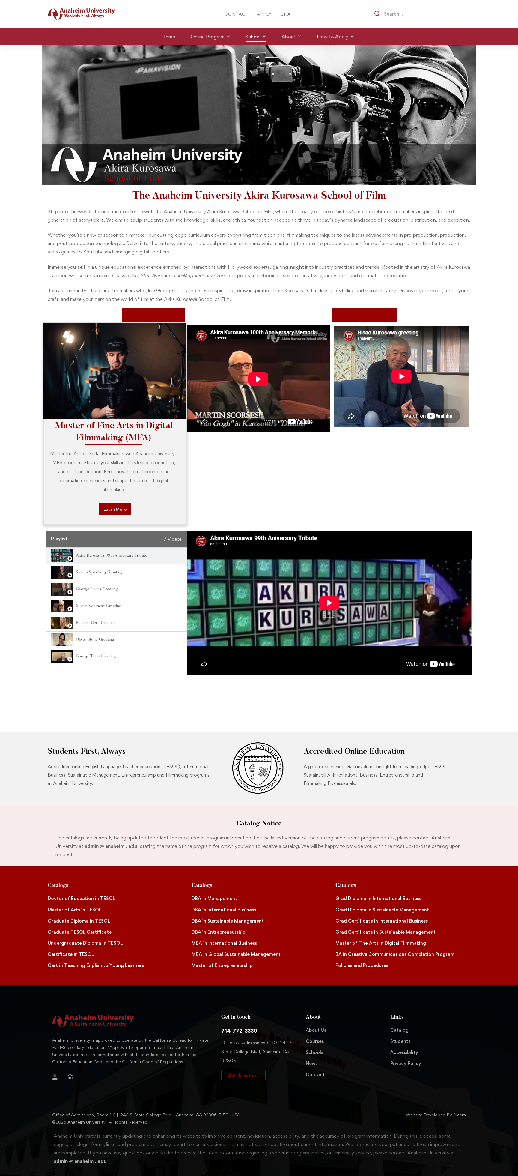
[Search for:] (422, 14)
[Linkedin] (81, 1087)
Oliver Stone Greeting (95, 640)
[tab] (116, 556)
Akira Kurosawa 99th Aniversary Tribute (111, 556)
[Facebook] (92, 1078)
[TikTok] (62, 1087)
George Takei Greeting (96, 656)
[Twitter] (102, 1078)
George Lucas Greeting (97, 589)
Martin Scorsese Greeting (98, 606)
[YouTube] (71, 1087)
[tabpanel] (329, 603)
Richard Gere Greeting (96, 623)
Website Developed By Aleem (436, 1114)
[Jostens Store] (70, 1077)
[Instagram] (52, 1087)
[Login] (54, 1077)
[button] (243, 1075)
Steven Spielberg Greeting (99, 572)
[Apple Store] (83, 1078)
